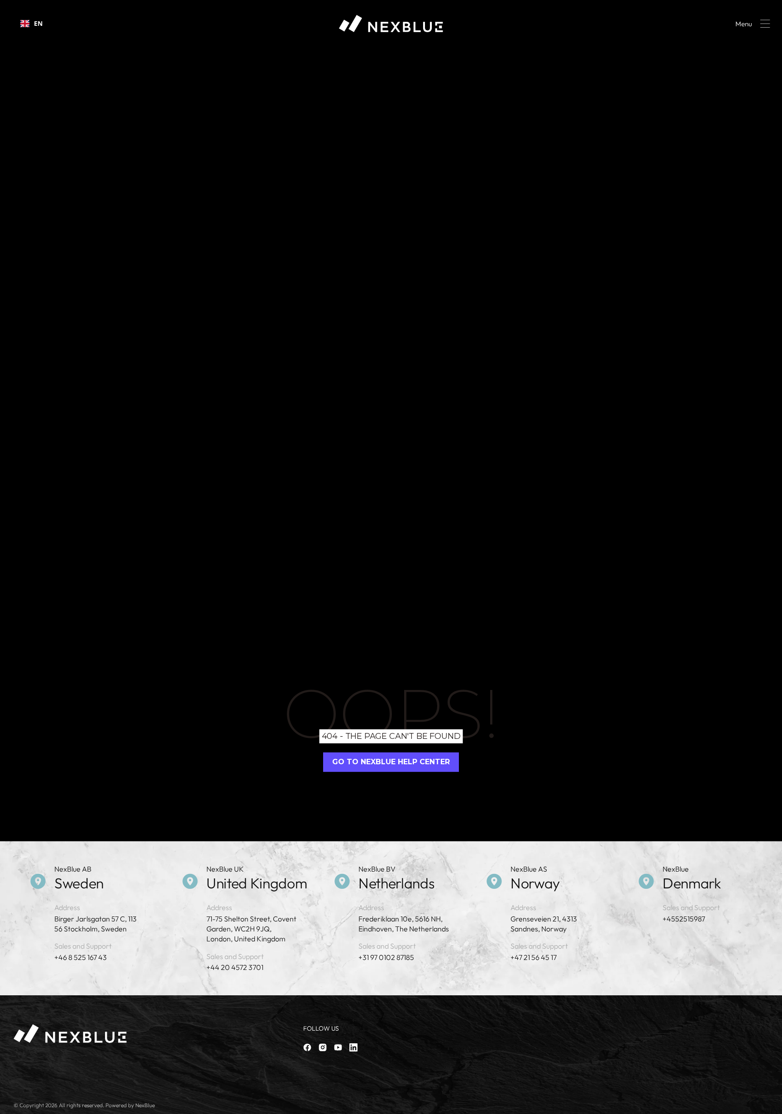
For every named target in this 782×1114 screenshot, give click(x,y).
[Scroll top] (771, 1103)
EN (38, 23)
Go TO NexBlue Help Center (391, 761)
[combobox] (31, 23)
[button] (751, 24)
